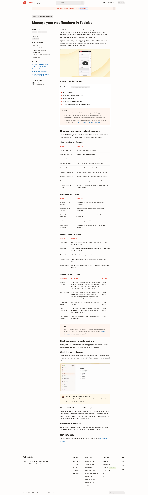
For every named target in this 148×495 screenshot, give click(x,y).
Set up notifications (38, 48)
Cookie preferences (42, 492)
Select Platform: (65, 87)
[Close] (114, 8)
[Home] (28, 2)
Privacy (30, 492)
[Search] (82, 2)
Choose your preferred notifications (39, 51)
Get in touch (36, 57)
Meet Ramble (84, 8)
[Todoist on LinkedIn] (123, 462)
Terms (34, 492)
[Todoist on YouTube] (123, 458)
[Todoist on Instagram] (123, 466)
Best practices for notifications (41, 54)
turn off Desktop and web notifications (89, 122)
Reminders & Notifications (46, 16)
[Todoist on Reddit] (123, 470)
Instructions (36, 45)
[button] (85, 63)
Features (35, 16)
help (38, 3)
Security (25, 492)
